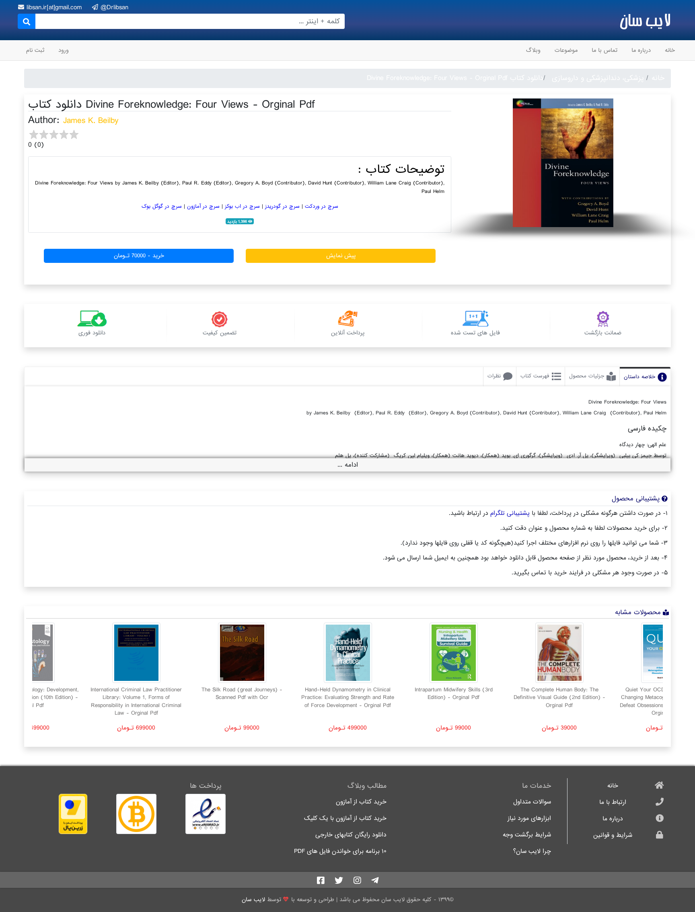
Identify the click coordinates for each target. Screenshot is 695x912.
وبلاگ (533, 50)
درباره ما (641, 50)
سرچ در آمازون (203, 206)
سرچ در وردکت (321, 206)
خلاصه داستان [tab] (639, 377)
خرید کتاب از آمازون (361, 802)
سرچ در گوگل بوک (162, 206)
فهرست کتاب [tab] (534, 376)
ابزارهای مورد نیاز (529, 818)
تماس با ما (604, 50)
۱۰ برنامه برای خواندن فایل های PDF (340, 851)
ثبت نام (35, 50)
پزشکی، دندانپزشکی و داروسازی (598, 78)
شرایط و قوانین (612, 835)
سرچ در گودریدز (282, 206)
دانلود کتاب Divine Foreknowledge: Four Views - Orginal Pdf (455, 78)
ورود (63, 50)
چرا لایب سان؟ (532, 851)
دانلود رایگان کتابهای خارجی (351, 835)
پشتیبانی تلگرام (510, 513)
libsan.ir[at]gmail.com (55, 7)
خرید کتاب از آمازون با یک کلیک (345, 818)
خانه (670, 50)
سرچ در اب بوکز (242, 206)
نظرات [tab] (494, 376)
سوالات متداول (532, 802)
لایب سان (645, 20)
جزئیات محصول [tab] (586, 376)
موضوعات (566, 50)
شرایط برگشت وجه (527, 835)
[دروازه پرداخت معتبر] (58, 814)
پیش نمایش (341, 255)
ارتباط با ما (612, 802)
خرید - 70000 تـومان (139, 255)
